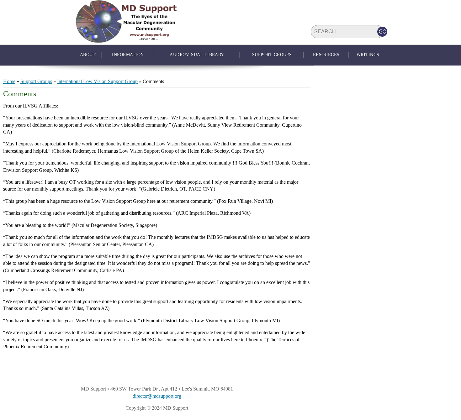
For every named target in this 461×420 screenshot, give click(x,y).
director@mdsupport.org (157, 396)
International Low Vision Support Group (97, 81)
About (88, 54)
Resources (326, 54)
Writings (368, 54)
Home (9, 81)
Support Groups (272, 54)
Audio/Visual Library (197, 54)
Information (128, 54)
